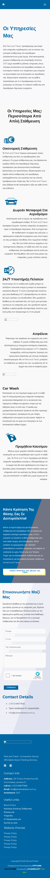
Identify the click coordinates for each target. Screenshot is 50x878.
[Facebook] (5, 765)
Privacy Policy (10, 833)
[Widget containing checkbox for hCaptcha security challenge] (23, 675)
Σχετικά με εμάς (10, 823)
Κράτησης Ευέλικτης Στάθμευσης (18, 809)
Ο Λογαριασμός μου (12, 819)
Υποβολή (11, 687)
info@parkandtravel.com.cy (23, 789)
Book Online (10, 805)
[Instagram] (10, 765)
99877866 (22, 786)
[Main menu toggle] (44, 4)
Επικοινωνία (9, 812)
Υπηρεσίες (8, 816)
